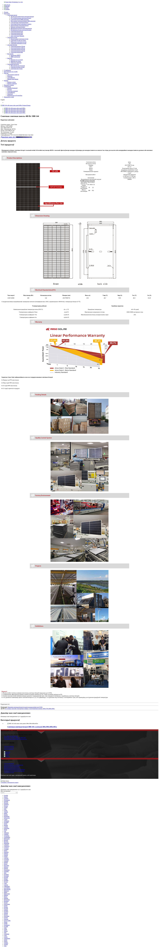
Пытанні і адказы (9, 85)
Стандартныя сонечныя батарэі (19, 22)
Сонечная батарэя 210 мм (18, 51)
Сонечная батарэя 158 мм (18, 48)
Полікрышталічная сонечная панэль (14, 771)
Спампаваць (7, 86)
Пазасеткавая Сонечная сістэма (19, 39)
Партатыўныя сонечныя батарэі (19, 25)
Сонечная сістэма (12, 37)
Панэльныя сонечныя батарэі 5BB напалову (23, 21)
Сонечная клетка (8, 749)
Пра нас (6, 73)
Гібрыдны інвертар (16, 62)
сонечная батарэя (12, 45)
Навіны (6, 80)
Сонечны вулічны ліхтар (17, 67)
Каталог (9, 89)
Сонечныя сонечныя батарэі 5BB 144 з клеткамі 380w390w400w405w (32, 727)
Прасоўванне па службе (10, 71)
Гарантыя (10, 94)
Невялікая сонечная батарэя (12, 768)
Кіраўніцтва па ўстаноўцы (14, 95)
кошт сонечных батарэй (17, 36)
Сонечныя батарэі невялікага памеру (21, 24)
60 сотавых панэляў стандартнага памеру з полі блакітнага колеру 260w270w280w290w (30, 708)
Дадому (6, 12)
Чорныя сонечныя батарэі (18, 27)
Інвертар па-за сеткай (17, 59)
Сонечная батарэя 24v (17, 31)
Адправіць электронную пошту (9, 782)
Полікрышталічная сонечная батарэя (21, 30)
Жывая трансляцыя (12, 79)
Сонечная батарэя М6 (17, 52)
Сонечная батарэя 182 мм (18, 49)
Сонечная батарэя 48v (17, 34)
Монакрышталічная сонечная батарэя (21, 28)
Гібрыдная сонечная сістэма (18, 42)
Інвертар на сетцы (16, 61)
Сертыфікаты (11, 77)
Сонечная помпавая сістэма (18, 43)
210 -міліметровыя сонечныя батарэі (21, 18)
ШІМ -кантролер (15, 56)
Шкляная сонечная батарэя (11, 766)
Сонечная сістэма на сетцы (18, 40)
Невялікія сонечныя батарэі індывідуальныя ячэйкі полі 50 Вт (25, 707)
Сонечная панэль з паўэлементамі (13, 765)
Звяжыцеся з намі (9, 97)
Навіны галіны (11, 82)
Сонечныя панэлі (12, 15)
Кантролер (10, 53)
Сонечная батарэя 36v (17, 33)
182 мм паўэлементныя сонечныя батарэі (22, 16)
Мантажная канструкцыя (18, 65)
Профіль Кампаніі (12, 88)
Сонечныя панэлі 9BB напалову (20, 19)
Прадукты (7, 13)
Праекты (9, 76)
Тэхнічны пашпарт (12, 91)
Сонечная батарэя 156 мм (18, 46)
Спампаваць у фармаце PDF (24, 137)
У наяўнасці (7, 70)
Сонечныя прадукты (13, 64)
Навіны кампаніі (12, 83)
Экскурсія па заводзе (13, 74)
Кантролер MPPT (15, 55)
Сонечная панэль (9, 746)
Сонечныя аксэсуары (17, 68)
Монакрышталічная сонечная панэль (14, 769)
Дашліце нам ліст (8, 137)
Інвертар (9, 58)
